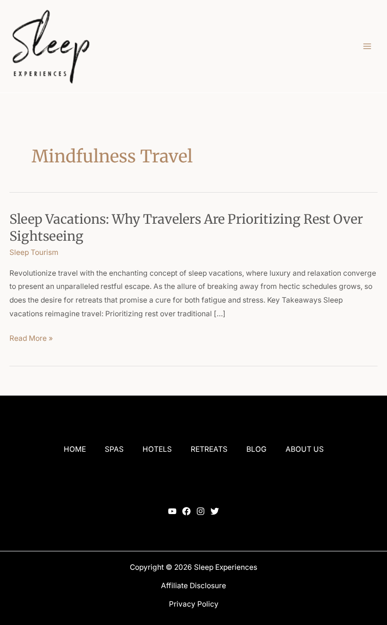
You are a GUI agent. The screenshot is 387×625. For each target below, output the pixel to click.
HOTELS (157, 449)
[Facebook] (186, 511)
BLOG (256, 449)
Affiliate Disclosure (193, 585)
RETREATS (209, 449)
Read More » (31, 337)
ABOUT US (305, 449)
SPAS (114, 449)
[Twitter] (214, 511)
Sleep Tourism (34, 252)
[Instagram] (200, 511)
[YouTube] (172, 511)
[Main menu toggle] (367, 46)
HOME (75, 449)
